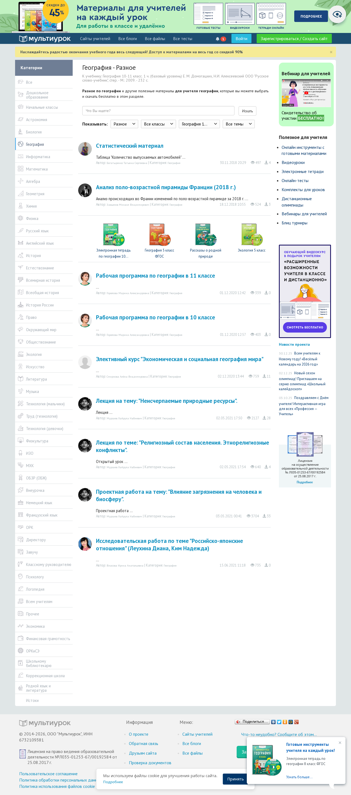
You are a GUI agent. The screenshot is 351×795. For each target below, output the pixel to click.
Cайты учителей (95, 38)
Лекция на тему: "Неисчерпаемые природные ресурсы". (166, 401)
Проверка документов (150, 762)
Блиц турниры (294, 222)
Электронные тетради (303, 171)
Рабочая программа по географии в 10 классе (155, 317)
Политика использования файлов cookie (57, 786)
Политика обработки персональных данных (60, 780)
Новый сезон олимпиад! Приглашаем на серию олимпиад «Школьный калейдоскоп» (302, 381)
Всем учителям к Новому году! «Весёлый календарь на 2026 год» (299, 359)
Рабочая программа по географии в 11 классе (155, 275)
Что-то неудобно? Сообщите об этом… (279, 734)
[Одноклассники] (285, 720)
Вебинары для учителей (304, 213)
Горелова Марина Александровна (128, 293)
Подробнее (113, 781)
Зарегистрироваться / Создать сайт (294, 38)
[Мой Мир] (291, 720)
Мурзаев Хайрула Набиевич (124, 418)
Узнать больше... (299, 777)
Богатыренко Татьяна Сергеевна (127, 163)
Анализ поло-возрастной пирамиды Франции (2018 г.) (166, 187)
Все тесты (182, 38)
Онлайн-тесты (295, 180)
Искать (247, 110)
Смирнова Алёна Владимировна (127, 376)
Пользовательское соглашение (48, 773)
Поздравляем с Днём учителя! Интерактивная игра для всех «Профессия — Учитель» (304, 405)
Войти (241, 38)
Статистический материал (129, 145)
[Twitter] (279, 720)
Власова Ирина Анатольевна (125, 565)
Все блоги (127, 38)
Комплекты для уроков (303, 189)
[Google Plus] (296, 720)
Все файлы (155, 38)
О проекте (138, 734)
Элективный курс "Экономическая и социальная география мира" (180, 359)
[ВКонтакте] (273, 720)
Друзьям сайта (143, 753)
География (174, 163)
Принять (235, 779)
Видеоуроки (293, 162)
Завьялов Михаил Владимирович (128, 205)
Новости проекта (294, 344)
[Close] (339, 743)
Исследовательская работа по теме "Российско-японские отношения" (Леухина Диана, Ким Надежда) (169, 544)
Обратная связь (143, 743)
